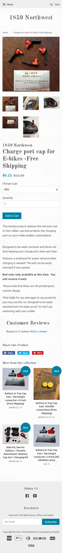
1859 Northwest (31, 18)
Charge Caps (10, 183)
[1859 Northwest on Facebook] (27, 496)
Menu (9, 4)
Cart (57, 4)
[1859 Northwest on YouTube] (35, 496)
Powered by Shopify (49, 532)
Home (5, 32)
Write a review (38, 331)
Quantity (7, 197)
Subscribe (51, 522)
